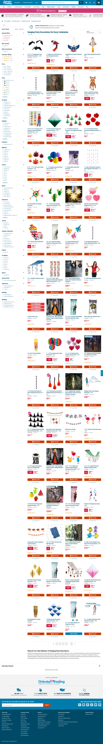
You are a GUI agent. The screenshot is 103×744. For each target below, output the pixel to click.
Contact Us (23, 714)
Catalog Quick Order (6, 714)
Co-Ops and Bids (5, 716)
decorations (71, 653)
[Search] (81, 2)
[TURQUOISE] (73, 620)
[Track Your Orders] (86, 2)
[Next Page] (75, 644)
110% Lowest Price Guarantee (44, 722)
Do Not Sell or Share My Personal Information (68, 722)
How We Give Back (42, 716)
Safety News (60, 720)
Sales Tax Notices (24, 729)
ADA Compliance (24, 733)
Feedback (102, 373)
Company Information (42, 714)
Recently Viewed (7, 666)
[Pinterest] (87, 704)
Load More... (5, 96)
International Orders (25, 727)
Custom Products (89, 714)
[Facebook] (79, 704)
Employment (40, 718)
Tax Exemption (24, 731)
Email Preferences (25, 735)
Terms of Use (61, 716)
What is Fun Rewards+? (7, 729)
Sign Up (47, 705)
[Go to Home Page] (2, 21)
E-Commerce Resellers (63, 724)
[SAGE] (77, 620)
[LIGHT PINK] (75, 620)
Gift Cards (4, 722)
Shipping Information (25, 724)
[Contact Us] (90, 2)
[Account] (94, 2)
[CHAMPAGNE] (71, 620)
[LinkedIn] (83, 704)
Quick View (36, 70)
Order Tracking (24, 718)
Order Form (23, 720)
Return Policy (24, 722)
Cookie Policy (61, 725)
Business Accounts (6, 718)
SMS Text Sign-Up (6, 727)
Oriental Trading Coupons (7, 724)
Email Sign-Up (5, 725)
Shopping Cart (24, 725)
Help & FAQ (23, 716)
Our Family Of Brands (42, 725)
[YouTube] (95, 704)
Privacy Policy (61, 714)
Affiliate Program (41, 720)
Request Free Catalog (6, 720)
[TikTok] (91, 704)
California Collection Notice (64, 718)
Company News (41, 727)
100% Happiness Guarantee (44, 724)
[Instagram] (99, 704)
